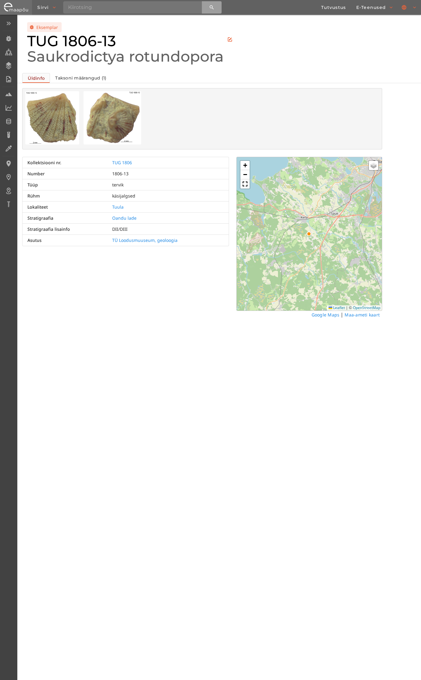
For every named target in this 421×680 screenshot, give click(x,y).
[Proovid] (8, 94)
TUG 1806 (122, 162)
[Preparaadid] (8, 148)
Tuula (118, 207)
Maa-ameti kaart (362, 315)
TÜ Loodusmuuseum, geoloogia (145, 240)
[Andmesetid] (8, 121)
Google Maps (326, 315)
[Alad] (8, 191)
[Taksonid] (8, 52)
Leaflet (338, 307)
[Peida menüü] (8, 23)
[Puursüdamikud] (8, 204)
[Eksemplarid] (8, 38)
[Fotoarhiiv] (8, 79)
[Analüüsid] (8, 135)
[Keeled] (409, 7)
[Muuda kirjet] (230, 39)
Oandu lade (124, 218)
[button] (245, 165)
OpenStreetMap (366, 307)
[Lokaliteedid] (8, 163)
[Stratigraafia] (8, 65)
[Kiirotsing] (212, 7)
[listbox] (8, 114)
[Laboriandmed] (8, 108)
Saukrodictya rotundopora (125, 56)
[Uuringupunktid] (8, 177)
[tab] (36, 78)
